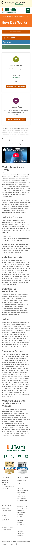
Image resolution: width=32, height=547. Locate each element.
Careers (19, 529)
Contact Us (20, 535)
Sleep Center (5, 525)
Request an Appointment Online (16, 86)
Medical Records (21, 483)
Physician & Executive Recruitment (6, 511)
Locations (9, 47)
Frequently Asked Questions (21, 481)
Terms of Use (13, 540)
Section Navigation (15, 31)
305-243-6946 (16, 77)
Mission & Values (21, 512)
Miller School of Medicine (23, 524)
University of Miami (22, 527)
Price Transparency (21, 498)
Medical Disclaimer (6, 540)
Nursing (3, 522)
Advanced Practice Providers (6, 515)
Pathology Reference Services (6, 530)
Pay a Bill (4, 484)
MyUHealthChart (5, 488)
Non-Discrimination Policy (16, 541)
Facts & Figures (21, 516)
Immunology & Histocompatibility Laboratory (6, 519)
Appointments (11, 37)
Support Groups (21, 496)
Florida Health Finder (22, 500)
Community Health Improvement (21, 520)
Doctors (9, 42)
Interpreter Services (22, 486)
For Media (19, 522)
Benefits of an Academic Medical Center (23, 509)
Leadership (20, 514)
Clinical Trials (20, 488)
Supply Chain (20, 533)
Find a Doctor (5, 482)
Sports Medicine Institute (8, 527)
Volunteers (20, 531)
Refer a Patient (5, 508)
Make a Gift (4, 491)
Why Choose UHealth (22, 506)
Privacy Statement (20, 540)
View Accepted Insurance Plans (16, 119)
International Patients (22, 490)
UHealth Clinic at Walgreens (21, 493)
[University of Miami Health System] (9, 10)
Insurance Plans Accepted (8, 486)
